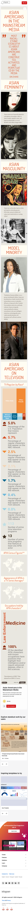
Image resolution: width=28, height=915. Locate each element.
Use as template (11, 706)
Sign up (24, 2)
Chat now (11, 874)
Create (3, 854)
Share (5, 682)
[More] (24, 8)
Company (4, 866)
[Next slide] (6, 764)
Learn (3, 863)
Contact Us (5, 874)
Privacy (9, 900)
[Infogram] (5, 3)
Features (4, 857)
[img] (9, 400)
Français (20, 876)
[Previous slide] (2, 764)
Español (16, 876)
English (3, 876)
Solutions (4, 860)
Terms (3, 900)
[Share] (4, 706)
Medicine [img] (16, 623)
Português (12, 876)
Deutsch (7, 876)
